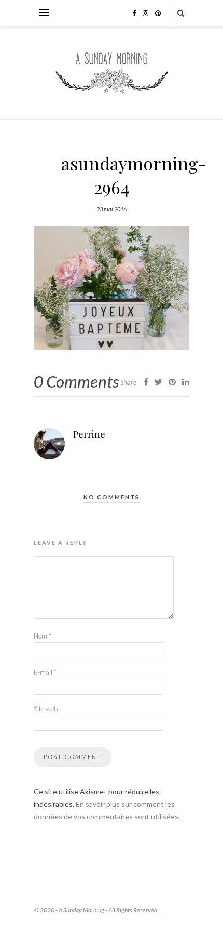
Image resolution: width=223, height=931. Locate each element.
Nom (42, 636)
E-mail (45, 672)
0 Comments (76, 381)
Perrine (89, 434)
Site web (46, 708)
